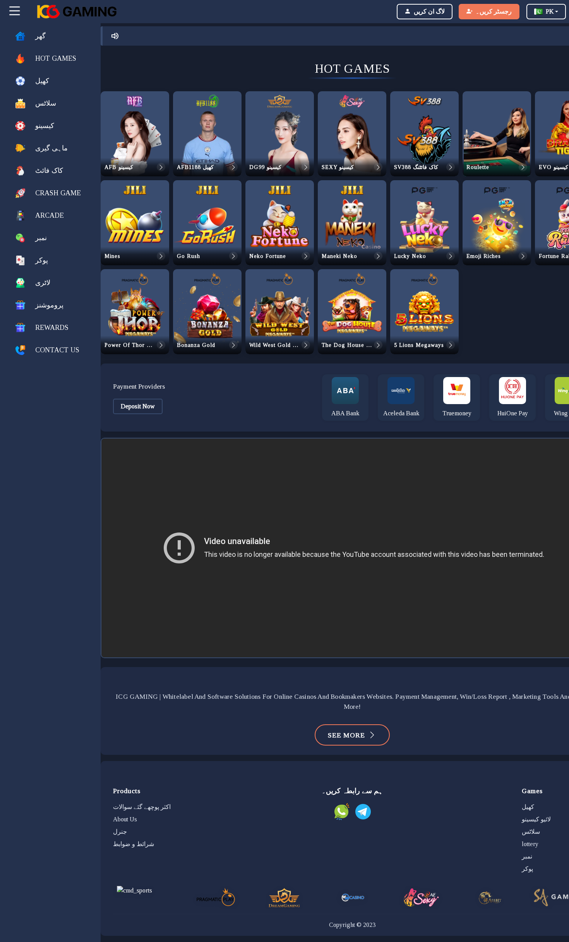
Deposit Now (138, 406)
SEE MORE (346, 735)
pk (550, 11)
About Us (125, 819)
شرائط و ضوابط (133, 844)
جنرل (120, 831)
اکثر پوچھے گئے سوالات (142, 807)
